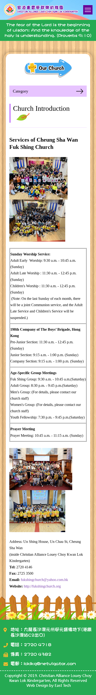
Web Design (37, 685)
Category (20, 91)
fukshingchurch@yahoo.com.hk (44, 580)
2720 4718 (37, 644)
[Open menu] (88, 9)
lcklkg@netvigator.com (50, 663)
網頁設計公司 (15, 685)
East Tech (63, 685)
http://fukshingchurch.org (42, 586)
